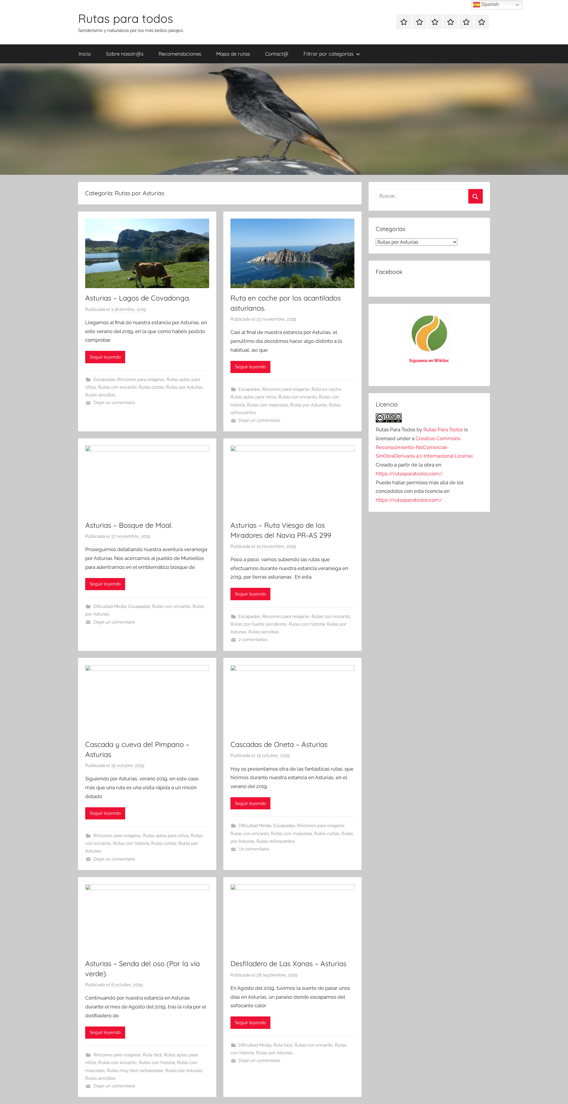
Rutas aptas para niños (253, 397)
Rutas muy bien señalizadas (135, 1070)
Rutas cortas (151, 387)
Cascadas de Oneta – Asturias (278, 744)
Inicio (85, 54)
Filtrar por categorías (329, 54)
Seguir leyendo (105, 357)
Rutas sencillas (100, 395)
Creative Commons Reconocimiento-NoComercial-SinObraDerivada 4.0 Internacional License (424, 447)
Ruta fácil (152, 1055)
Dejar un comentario (114, 402)
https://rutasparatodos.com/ (409, 474)
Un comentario (253, 849)
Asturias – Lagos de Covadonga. (137, 297)
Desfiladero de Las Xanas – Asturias (288, 963)
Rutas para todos (125, 18)
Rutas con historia (307, 624)
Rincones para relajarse (140, 379)
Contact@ (276, 54)
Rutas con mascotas (267, 405)
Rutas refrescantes (275, 841)
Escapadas (104, 379)
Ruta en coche (326, 389)
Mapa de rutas (233, 54)
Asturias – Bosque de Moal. (128, 525)
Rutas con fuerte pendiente (258, 624)
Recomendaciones (180, 54)
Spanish (489, 4)
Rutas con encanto (117, 387)
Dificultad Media (109, 606)
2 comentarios (252, 639)
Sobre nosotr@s (124, 54)
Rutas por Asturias (184, 387)
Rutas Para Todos (443, 429)
